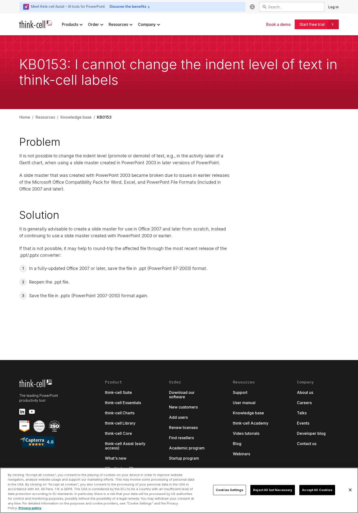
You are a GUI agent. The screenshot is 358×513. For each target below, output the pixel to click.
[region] (179, 490)
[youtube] (32, 412)
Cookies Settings (229, 490)
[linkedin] (22, 412)
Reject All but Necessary (272, 490)
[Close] (350, 489)
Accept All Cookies (317, 490)
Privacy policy (30, 508)
